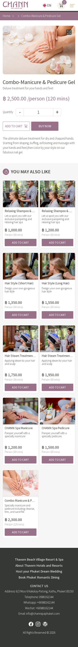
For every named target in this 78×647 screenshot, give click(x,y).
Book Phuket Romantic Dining (39, 577)
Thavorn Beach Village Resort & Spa (39, 559)
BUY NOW (45, 126)
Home (6, 16)
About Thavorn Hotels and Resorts (39, 565)
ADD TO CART (13, 126)
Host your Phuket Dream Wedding (39, 571)
